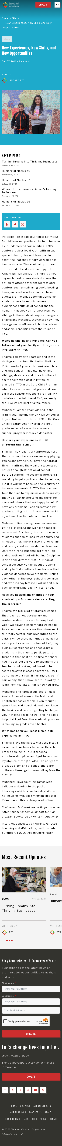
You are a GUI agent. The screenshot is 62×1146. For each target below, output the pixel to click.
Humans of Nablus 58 (16, 170)
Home (14, 1106)
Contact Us (35, 1112)
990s (34, 1119)
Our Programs (18, 1112)
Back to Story (10, 18)
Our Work (25, 1106)
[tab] (3, 940)
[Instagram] (20, 1090)
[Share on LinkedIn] (7, 224)
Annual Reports (42, 1106)
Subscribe (31, 1034)
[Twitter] (13, 1090)
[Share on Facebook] (15, 224)
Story (43, 1119)
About (48, 1112)
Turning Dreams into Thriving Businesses (30, 161)
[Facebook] (5, 1090)
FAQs (26, 1119)
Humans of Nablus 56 (16, 201)
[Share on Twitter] (23, 224)
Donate (53, 1119)
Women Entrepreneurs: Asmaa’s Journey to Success (29, 191)
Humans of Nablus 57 (16, 180)
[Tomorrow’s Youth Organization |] (10, 5)
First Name (8, 983)
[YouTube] (35, 1090)
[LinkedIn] (28, 1090)
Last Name (8, 996)
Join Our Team (13, 1119)
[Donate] (43, 1090)
